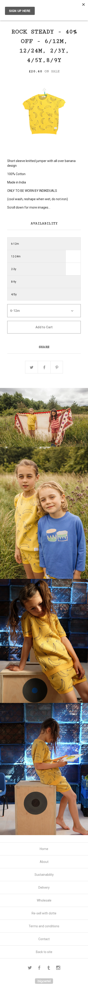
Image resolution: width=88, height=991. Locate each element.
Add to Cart (44, 327)
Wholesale (44, 900)
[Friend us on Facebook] (39, 968)
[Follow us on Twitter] (30, 968)
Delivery (44, 887)
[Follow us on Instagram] (58, 968)
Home (44, 849)
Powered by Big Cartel (44, 981)
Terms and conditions (44, 926)
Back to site (44, 952)
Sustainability (44, 874)
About (44, 862)
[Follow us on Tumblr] (48, 968)
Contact (44, 939)
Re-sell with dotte (44, 913)
